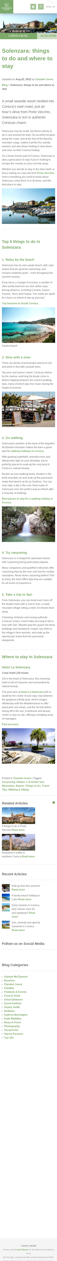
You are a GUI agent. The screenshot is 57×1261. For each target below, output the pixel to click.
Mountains (8, 785)
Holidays (9, 1011)
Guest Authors (13, 1003)
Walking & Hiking (18, 789)
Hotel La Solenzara (16, 667)
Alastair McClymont (16, 976)
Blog (5, 85)
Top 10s (9, 1037)
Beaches (9, 980)
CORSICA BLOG (18, 35)
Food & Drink (12, 995)
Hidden (20, 782)
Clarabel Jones (44, 79)
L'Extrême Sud (35, 782)
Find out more (10, 724)
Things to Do (33, 785)
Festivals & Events (15, 992)
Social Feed (11, 1030)
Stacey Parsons (13, 1033)
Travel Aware (21, 1249)
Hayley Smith (12, 1007)
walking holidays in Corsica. (27, 451)
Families (9, 988)
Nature (20, 785)
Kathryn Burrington (16, 1014)
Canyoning (8, 782)
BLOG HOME (48, 35)
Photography (12, 1026)
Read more (18, 830)
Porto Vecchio (45, 173)
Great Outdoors (13, 999)
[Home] (6, 12)
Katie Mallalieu (12, 1018)
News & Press (12, 1022)
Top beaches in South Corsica (20, 303)
